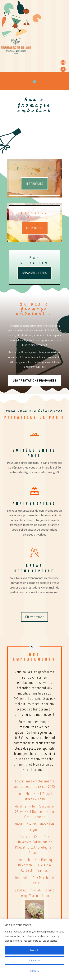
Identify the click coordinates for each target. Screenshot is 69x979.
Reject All (34, 970)
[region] (34, 949)
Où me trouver (34, 617)
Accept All (34, 950)
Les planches (34, 228)
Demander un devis (34, 273)
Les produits (34, 184)
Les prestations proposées (34, 380)
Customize (34, 960)
